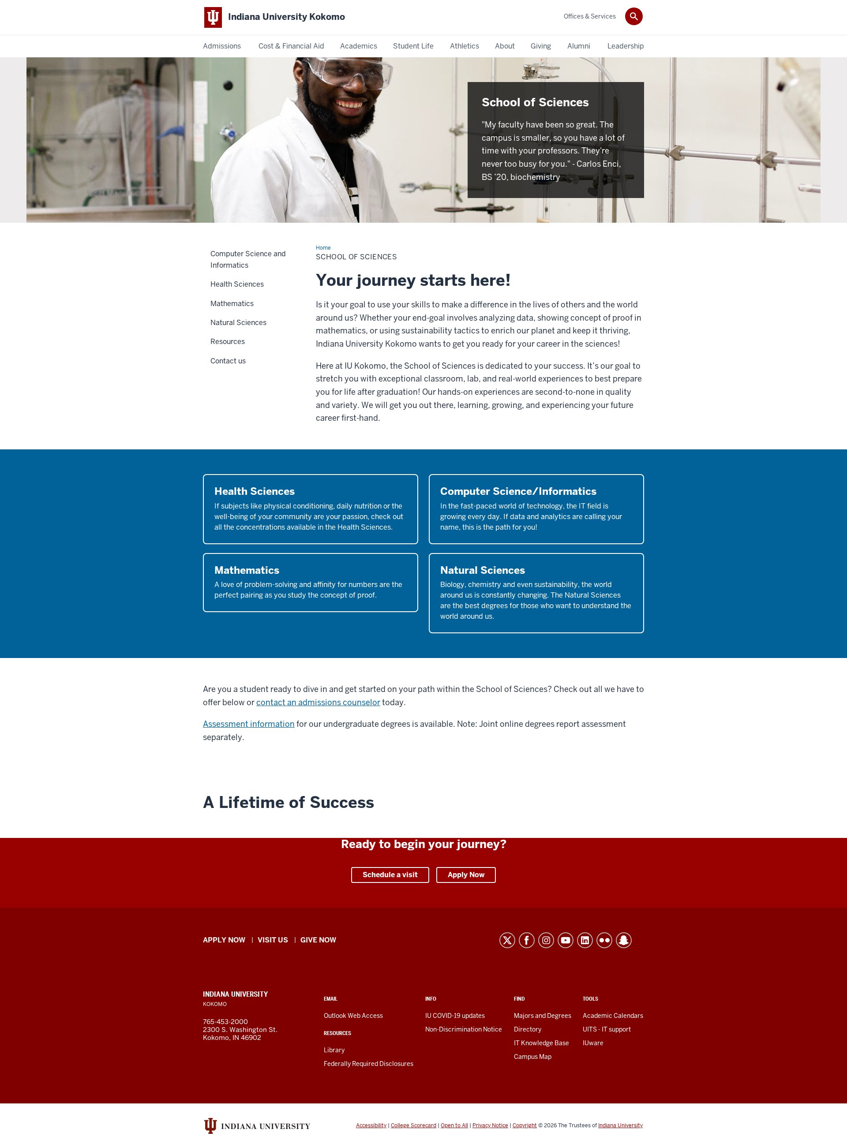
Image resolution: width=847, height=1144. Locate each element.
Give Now (318, 940)
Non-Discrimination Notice (463, 1029)
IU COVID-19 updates (455, 1016)
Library (334, 1050)
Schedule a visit (390, 874)
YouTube (565, 940)
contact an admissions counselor (318, 702)
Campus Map (532, 1057)
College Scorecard (413, 1125)
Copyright (525, 1125)
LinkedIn (585, 940)
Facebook (527, 940)
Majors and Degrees (542, 1016)
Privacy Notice (490, 1125)
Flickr (604, 940)
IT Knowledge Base (541, 1043)
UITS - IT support (607, 1029)
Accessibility (371, 1125)
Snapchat (624, 940)
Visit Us (273, 940)
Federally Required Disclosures (368, 1064)
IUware (593, 1043)
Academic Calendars (613, 1016)
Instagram (546, 940)
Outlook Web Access (353, 1016)
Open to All (454, 1125)
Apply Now (466, 874)
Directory (527, 1029)
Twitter (507, 940)
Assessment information (249, 724)
